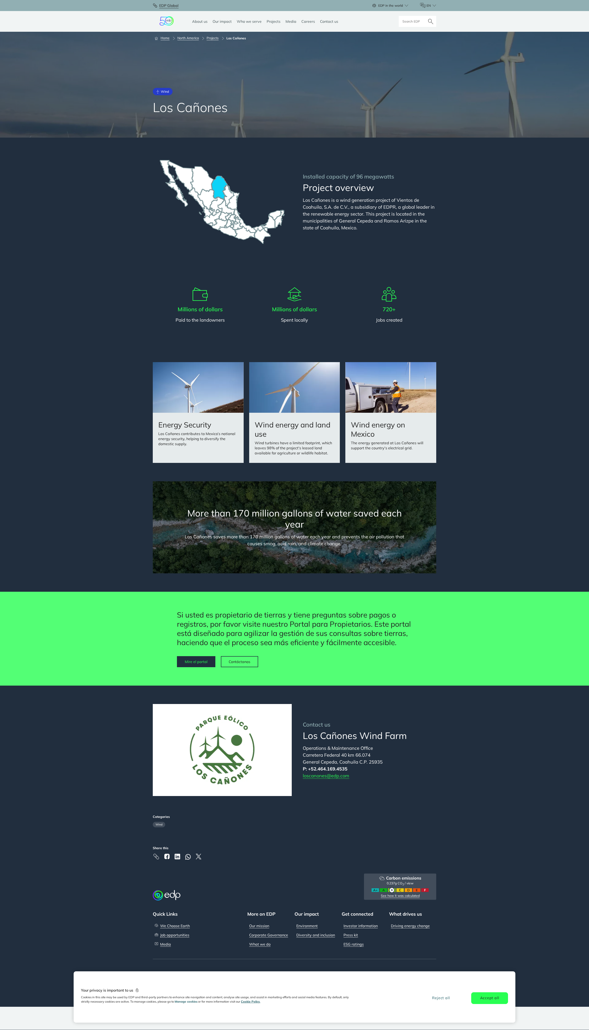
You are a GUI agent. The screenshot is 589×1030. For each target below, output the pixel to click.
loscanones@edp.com (326, 776)
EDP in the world (390, 5)
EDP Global (169, 5)
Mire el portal (196, 661)
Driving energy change (410, 925)
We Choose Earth (175, 925)
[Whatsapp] (188, 857)
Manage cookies (186, 1001)
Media (165, 944)
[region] (294, 997)
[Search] (430, 21)
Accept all (489, 997)
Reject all (441, 997)
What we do (260, 944)
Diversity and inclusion (315, 935)
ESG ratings (354, 944)
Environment (307, 925)
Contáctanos (239, 661)
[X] (198, 856)
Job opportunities (174, 935)
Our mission (259, 925)
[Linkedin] (177, 856)
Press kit (351, 935)
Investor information (361, 925)
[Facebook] (167, 856)
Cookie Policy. (250, 1001)
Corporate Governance (268, 935)
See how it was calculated (400, 896)
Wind (159, 824)
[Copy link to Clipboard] (156, 856)
